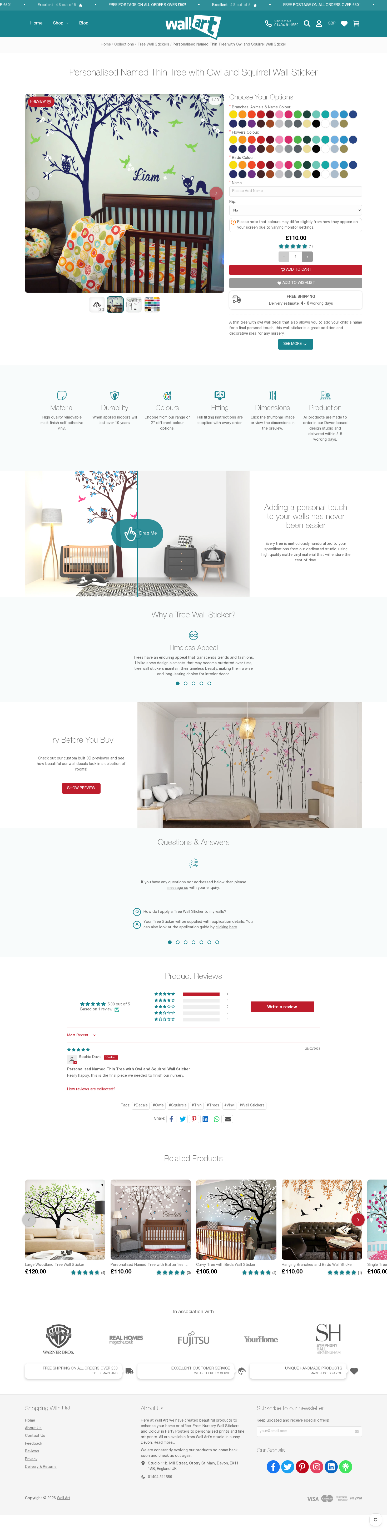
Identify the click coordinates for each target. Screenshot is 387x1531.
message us (177, 888)
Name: (237, 183)
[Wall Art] (193, 24)
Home (106, 45)
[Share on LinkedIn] (205, 1119)
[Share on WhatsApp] (217, 1119)
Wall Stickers (253, 1105)
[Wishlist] (344, 24)
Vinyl (231, 1105)
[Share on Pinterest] (194, 1119)
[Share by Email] (228, 1119)
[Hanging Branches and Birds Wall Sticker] (322, 1220)
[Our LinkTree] (345, 1466)
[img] (78, 1050)
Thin (198, 1105)
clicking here (226, 927)
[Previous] (29, 1219)
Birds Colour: (243, 158)
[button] (97, 305)
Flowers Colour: (245, 133)
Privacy (31, 1459)
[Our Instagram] (316, 1466)
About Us (33, 1428)
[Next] (358, 1219)
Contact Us (35, 1436)
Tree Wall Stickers (153, 45)
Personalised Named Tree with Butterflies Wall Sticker (151, 1265)
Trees (214, 1105)
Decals (142, 1105)
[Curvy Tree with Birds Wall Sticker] (236, 1220)
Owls (159, 1105)
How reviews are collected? (91, 1089)
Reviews (32, 1451)
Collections (124, 45)
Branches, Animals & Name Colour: (261, 107)
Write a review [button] (282, 1006)
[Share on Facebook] (171, 1119)
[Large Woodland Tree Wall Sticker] (65, 1220)
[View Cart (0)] (356, 24)
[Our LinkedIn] (331, 1466)
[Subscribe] (356, 1431)
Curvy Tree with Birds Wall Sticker (225, 1265)
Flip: (232, 202)
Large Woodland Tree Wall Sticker (54, 1265)
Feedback (33, 1444)
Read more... (164, 1443)
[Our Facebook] (273, 1466)
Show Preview (81, 788)
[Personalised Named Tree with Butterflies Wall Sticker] (151, 1220)
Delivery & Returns (41, 1467)
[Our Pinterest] (302, 1466)
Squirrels (179, 1105)
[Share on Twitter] (183, 1119)
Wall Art (63, 1498)
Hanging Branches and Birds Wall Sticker (317, 1265)
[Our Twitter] (287, 1466)
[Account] (319, 24)
